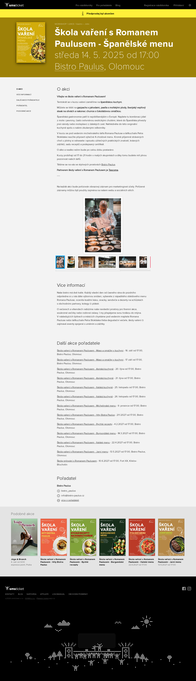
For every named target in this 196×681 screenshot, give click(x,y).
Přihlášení (178, 5)
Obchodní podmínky (78, 594)
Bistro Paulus (79, 66)
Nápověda (31, 594)
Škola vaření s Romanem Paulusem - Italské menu (83, 442)
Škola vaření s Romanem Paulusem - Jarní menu (82, 451)
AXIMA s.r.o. (30, 598)
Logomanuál (58, 594)
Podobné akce (23, 111)
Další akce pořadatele (27, 100)
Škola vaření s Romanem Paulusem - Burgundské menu (86, 433)
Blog (117, 5)
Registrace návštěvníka (156, 5)
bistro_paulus (68, 490)
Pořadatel (21, 106)
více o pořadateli (70, 500)
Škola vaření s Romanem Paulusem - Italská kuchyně (85, 387)
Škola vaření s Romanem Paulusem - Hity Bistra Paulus (86, 415)
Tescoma (113, 170)
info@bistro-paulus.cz (72, 495)
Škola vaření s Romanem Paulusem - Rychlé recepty (84, 424)
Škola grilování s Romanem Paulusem (77, 460)
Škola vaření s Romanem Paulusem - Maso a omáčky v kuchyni (90, 350)
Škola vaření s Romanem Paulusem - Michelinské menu (86, 405)
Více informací (23, 94)
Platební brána (42, 598)
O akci (19, 89)
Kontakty (9, 594)
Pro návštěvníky (84, 5)
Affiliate (44, 594)
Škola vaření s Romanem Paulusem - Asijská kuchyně (85, 369)
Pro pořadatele (104, 5)
